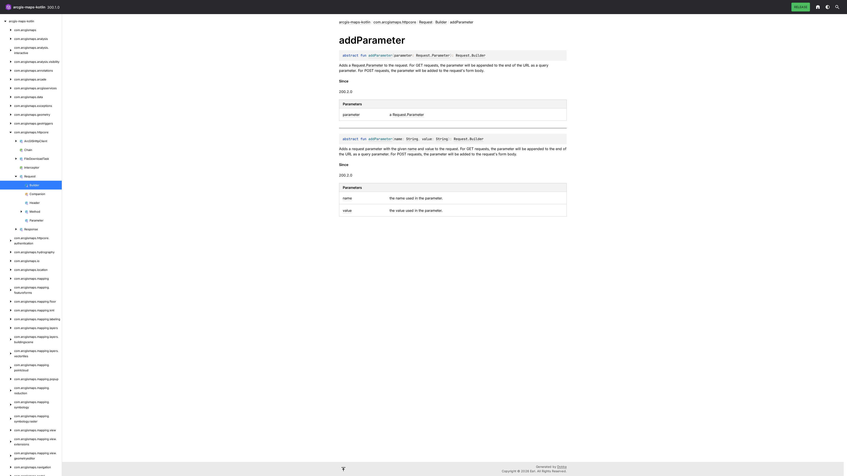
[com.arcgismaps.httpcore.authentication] (7, 241)
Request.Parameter (433, 55)
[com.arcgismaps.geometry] (7, 114)
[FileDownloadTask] (9, 158)
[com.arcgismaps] (7, 30)
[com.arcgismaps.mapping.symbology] (7, 405)
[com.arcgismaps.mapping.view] (7, 430)
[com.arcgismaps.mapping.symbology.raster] (7, 419)
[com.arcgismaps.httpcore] (7, 132)
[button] (837, 7)
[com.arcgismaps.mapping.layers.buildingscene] (7, 339)
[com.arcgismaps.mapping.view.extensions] (7, 442)
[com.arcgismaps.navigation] (7, 467)
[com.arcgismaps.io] (7, 261)
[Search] (837, 7)
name (412, 149)
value (429, 149)
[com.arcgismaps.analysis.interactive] (7, 50)
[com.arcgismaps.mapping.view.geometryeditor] (7, 456)
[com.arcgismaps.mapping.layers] (7, 328)
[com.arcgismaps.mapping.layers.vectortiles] (7, 353)
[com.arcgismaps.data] (7, 97)
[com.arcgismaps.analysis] (7, 38)
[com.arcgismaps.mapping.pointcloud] (7, 368)
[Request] (9, 176)
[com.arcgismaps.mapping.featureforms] (7, 290)
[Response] (9, 229)
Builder (441, 22)
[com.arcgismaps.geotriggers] (7, 123)
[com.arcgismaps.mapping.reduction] (7, 390)
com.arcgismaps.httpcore (394, 22)
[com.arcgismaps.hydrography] (7, 252)
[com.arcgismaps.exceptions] (7, 105)
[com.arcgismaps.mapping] (7, 278)
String (412, 139)
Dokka (562, 467)
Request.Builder (470, 55)
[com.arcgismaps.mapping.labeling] (7, 319)
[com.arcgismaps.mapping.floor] (7, 301)
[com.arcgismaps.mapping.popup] (7, 379)
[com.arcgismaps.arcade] (7, 79)
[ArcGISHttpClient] (9, 141)
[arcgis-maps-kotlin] (4, 21)
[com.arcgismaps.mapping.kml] (7, 310)
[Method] (12, 211)
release (800, 7)
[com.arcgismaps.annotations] (7, 70)
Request (425, 22)
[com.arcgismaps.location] (7, 269)
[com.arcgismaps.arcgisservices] (7, 88)
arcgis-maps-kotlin (29, 7)
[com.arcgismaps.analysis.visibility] (7, 61)
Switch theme (827, 7)
